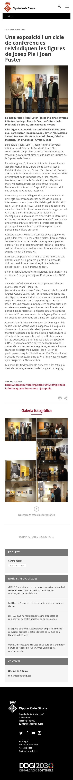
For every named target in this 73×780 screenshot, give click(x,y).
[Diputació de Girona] (20, 6)
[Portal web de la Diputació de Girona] (28, 705)
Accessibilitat (25, 747)
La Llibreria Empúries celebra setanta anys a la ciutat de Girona (36, 604)
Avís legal (23, 741)
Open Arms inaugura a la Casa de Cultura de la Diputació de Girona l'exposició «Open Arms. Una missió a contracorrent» (36, 647)
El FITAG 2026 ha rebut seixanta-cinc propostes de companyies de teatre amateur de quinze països (33, 617)
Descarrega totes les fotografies (36, 514)
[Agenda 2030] (36, 766)
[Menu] (68, 7)
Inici (10, 16)
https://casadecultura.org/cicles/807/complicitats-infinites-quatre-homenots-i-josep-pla (35, 386)
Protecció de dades (28, 744)
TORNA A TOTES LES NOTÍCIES (36, 536)
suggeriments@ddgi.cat (31, 723)
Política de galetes (28, 751)
